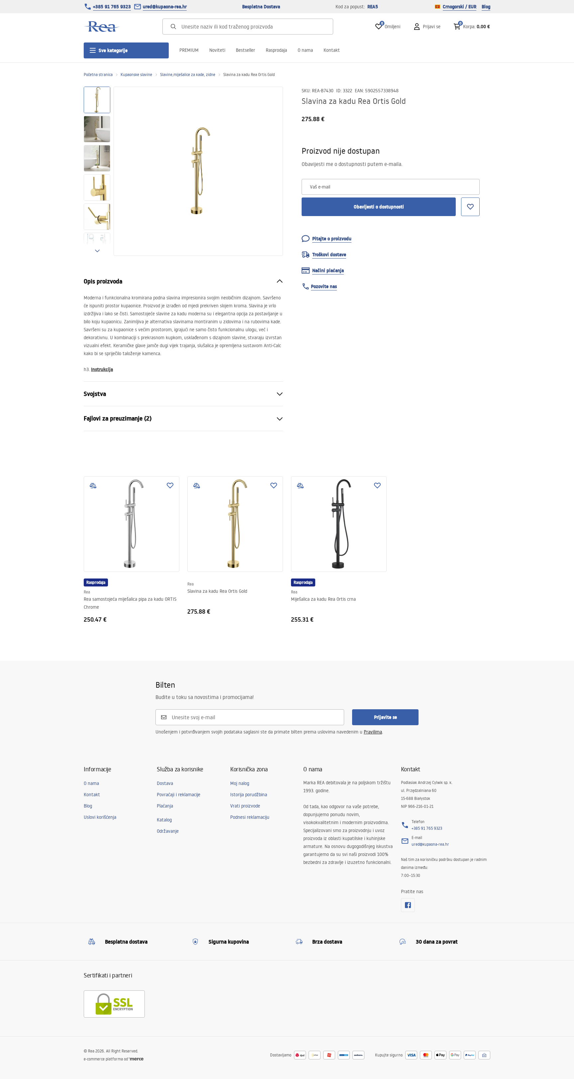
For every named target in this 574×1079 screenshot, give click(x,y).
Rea (87, 591)
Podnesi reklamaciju (249, 817)
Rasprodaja (276, 50)
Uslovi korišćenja (100, 817)
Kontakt (332, 50)
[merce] (136, 1058)
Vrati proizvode (245, 806)
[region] (97, 171)
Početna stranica (98, 74)
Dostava (165, 783)
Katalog (164, 820)
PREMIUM (189, 50)
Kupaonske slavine (136, 74)
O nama (305, 50)
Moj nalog (239, 783)
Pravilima (373, 732)
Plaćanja (165, 806)
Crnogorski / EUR (459, 6)
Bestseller (245, 50)
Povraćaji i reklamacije (178, 795)
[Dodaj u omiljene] (170, 485)
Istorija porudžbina (248, 795)
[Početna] (102, 26)
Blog (486, 6)
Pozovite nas (324, 286)
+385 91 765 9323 (112, 6)
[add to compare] (93, 485)
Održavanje (168, 831)
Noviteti (217, 50)
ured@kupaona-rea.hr (165, 6)
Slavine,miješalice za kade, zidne (187, 74)
